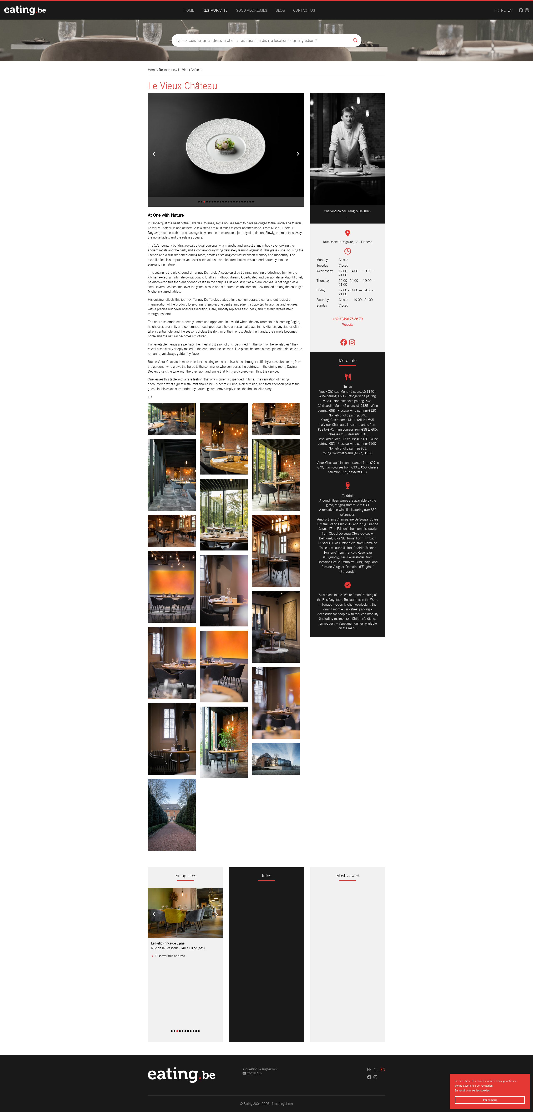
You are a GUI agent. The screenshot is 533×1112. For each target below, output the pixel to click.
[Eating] (25, 10)
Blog (280, 10)
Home (189, 10)
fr (496, 10)
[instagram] (527, 10)
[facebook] (521, 10)
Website (347, 325)
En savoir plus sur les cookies (472, 1090)
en (510, 10)
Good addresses (251, 10)
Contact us (304, 10)
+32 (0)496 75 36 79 (348, 319)
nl (503, 10)
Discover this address (170, 1018)
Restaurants (215, 10)
